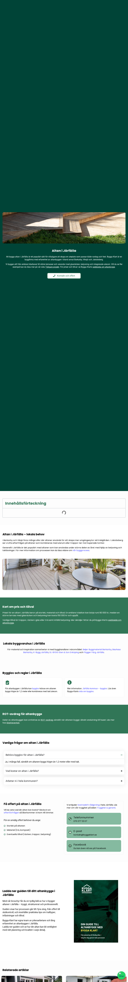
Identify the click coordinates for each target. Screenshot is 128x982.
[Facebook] (70, 845)
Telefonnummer (84, 817)
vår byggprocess (81, 550)
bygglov (35, 688)
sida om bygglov (86, 691)
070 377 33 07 (80, 821)
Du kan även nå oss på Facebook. (90, 848)
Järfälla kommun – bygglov (94, 688)
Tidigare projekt (52, 267)
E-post (78, 831)
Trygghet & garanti (106, 807)
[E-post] (70, 832)
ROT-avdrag (47, 719)
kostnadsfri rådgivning (89, 804)
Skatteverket (13, 722)
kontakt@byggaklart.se (85, 834)
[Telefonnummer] (70, 818)
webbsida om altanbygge (104, 267)
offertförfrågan (11, 812)
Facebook (80, 844)
